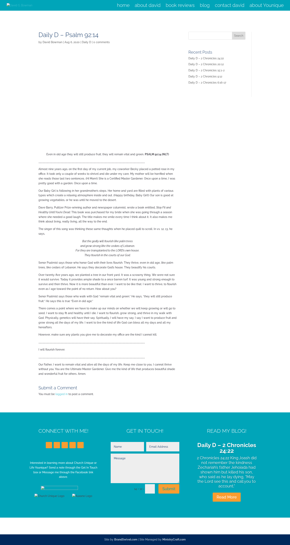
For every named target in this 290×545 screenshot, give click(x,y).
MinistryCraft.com (174, 539)
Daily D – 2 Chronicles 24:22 (206, 58)
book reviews (180, 6)
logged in (61, 394)
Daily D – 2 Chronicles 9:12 (205, 76)
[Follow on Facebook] (49, 445)
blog (205, 6)
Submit (168, 488)
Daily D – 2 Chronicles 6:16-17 (207, 82)
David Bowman (52, 42)
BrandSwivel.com (125, 539)
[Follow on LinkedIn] (65, 445)
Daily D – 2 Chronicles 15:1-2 (206, 70)
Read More (227, 497)
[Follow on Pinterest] (80, 445)
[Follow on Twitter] (57, 445)
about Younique (267, 6)
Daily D (86, 42)
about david (148, 6)
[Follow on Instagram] (72, 445)
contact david (229, 6)
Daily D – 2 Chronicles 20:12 (206, 64)
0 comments (101, 42)
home (123, 6)
